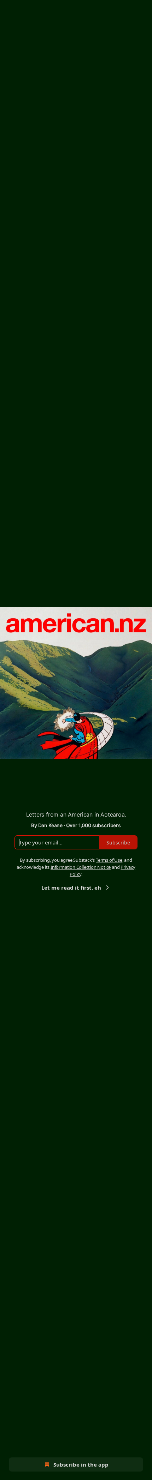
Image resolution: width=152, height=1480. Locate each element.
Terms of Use (109, 860)
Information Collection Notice (81, 867)
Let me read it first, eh (71, 887)
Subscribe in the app (81, 1464)
